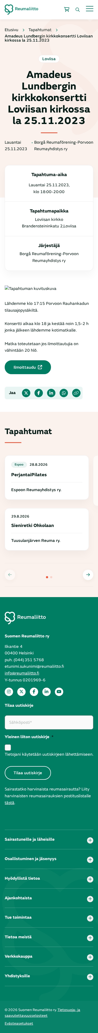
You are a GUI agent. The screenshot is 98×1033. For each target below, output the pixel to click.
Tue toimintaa (18, 917)
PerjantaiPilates (29, 475)
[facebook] (34, 692)
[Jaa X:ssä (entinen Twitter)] (26, 393)
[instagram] (9, 692)
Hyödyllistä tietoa (22, 878)
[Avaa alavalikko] (90, 840)
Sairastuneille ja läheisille (30, 839)
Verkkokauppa (18, 956)
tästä (9, 802)
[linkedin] (46, 692)
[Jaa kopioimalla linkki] (76, 393)
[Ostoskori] (66, 9)
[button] (88, 575)
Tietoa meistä (18, 937)
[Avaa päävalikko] (89, 8)
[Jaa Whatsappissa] (64, 393)
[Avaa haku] (78, 10)
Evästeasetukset (19, 1023)
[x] (21, 692)
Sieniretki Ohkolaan (32, 526)
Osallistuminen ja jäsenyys (30, 858)
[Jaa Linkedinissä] (51, 393)
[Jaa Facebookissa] (38, 393)
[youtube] (59, 692)
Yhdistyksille (17, 976)
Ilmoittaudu (25, 367)
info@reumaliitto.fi (22, 673)
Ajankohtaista (18, 898)
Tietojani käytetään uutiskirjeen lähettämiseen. (49, 754)
